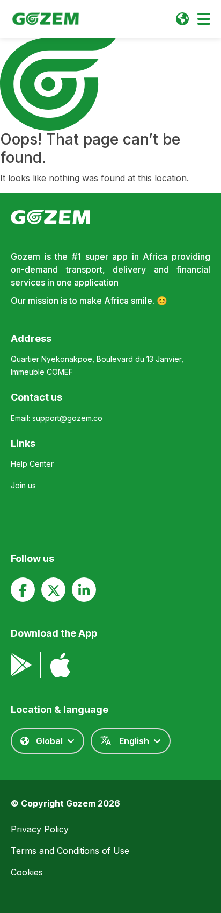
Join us (23, 485)
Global (49, 741)
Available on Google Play (21, 665)
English (134, 741)
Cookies (27, 872)
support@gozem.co (67, 418)
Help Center (32, 463)
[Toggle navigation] (203, 18)
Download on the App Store (60, 665)
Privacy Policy (40, 829)
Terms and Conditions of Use (70, 850)
